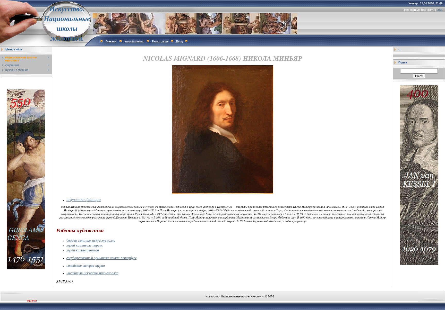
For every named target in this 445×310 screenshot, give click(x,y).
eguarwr (32, 300)
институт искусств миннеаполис (92, 272)
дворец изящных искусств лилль (90, 240)
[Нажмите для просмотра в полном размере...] (222, 192)
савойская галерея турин (85, 265)
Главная (111, 41)
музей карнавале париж (84, 245)
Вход (179, 41)
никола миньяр (134, 41)
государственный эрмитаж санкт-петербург (101, 257)
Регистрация (160, 41)
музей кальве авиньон (82, 250)
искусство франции (83, 199)
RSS (439, 9)
